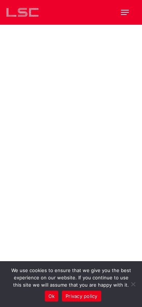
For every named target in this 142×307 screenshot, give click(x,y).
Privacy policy (82, 296)
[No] (133, 284)
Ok (51, 296)
